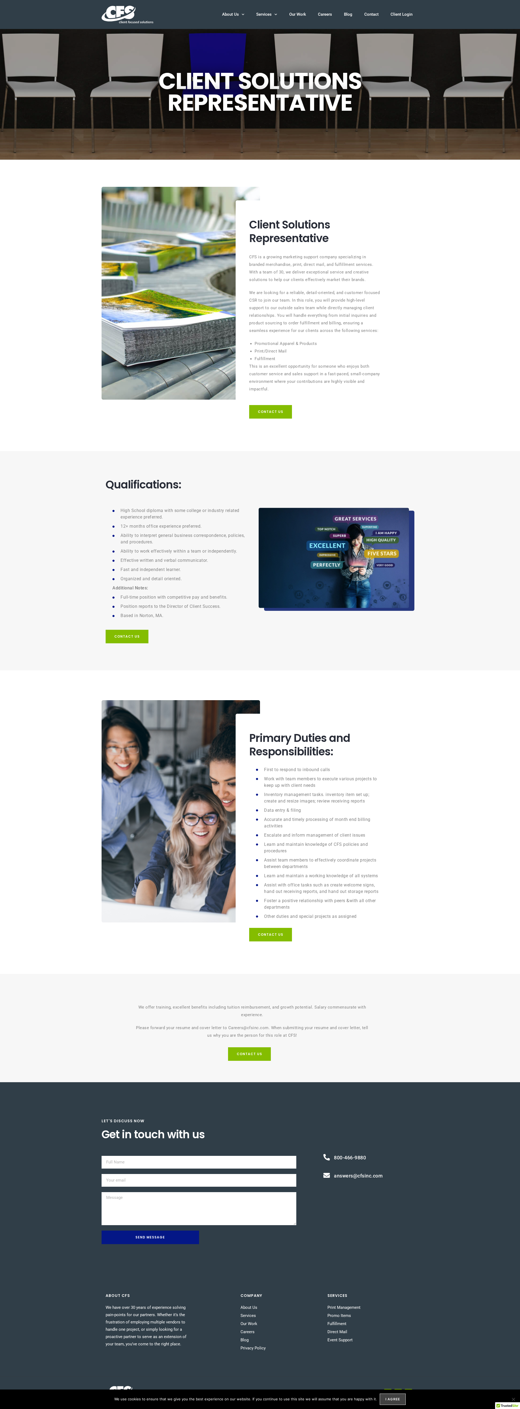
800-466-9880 (350, 1157)
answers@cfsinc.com (358, 1176)
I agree (392, 1399)
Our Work (297, 14)
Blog (348, 14)
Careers (325, 14)
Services (264, 14)
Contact (371, 14)
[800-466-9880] (326, 1157)
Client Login (401, 14)
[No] (513, 1399)
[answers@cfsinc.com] (326, 1175)
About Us (230, 14)
